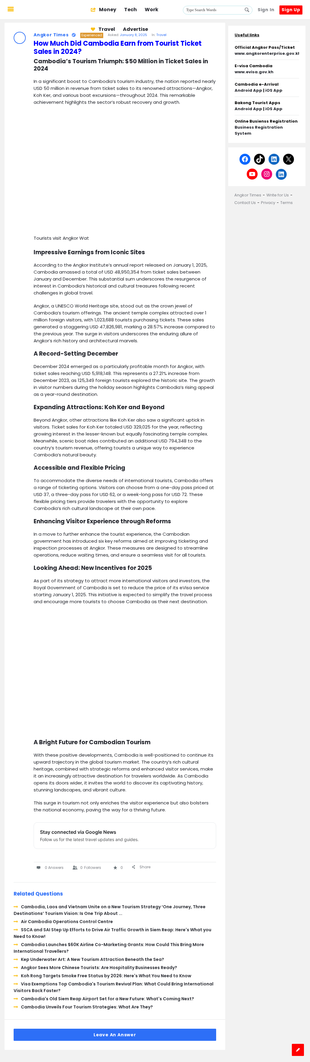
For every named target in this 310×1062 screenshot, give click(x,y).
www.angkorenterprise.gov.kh (268, 53)
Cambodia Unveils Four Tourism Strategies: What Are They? (87, 1007)
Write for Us (277, 195)
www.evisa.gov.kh (254, 72)
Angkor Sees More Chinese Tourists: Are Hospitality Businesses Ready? (99, 968)
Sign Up (291, 10)
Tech (130, 9)
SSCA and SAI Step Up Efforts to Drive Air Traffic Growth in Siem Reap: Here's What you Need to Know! (112, 933)
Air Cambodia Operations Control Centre (67, 922)
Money (107, 9)
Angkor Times (247, 195)
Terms (286, 202)
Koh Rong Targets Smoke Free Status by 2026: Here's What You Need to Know (106, 976)
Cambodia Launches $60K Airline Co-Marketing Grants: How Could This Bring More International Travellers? (109, 948)
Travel (106, 29)
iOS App (273, 90)
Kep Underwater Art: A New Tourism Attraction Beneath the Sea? (92, 959)
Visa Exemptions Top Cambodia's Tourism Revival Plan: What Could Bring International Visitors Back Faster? (113, 987)
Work (151, 9)
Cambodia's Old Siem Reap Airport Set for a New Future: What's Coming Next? (107, 999)
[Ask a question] (298, 1050)
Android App (248, 90)
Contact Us (245, 202)
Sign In (266, 10)
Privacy (268, 202)
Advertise (135, 29)
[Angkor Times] (52, 10)
